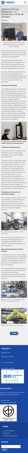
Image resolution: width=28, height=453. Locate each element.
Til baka (14, 333)
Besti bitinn (7, 433)
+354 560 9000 (8, 362)
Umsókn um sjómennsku (8, 402)
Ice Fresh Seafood (9, 431)
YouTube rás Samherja (10, 436)
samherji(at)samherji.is (8, 368)
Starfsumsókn (5, 400)
